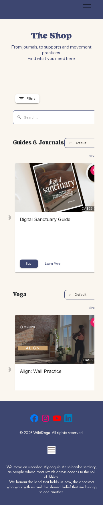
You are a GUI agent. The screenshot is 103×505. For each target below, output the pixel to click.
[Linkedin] (68, 418)
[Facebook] (34, 418)
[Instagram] (45, 418)
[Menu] (87, 7)
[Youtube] (57, 418)
